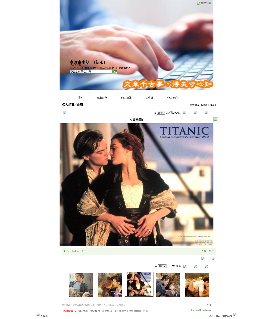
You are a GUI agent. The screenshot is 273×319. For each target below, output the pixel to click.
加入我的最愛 (107, 68)
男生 (211, 250)
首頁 (80, 97)
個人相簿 (126, 97)
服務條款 (107, 311)
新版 (100, 62)
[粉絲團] (38, 314)
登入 (211, 316)
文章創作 (102, 97)
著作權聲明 (120, 311)
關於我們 (83, 311)
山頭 (80, 104)
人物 (203, 250)
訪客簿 (149, 97)
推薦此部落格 (89, 68)
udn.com (207, 310)
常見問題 (95, 311)
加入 (217, 316)
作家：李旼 (76, 65)
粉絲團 (44, 316)
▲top (208, 304)
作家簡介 (172, 97)
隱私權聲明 (135, 311)
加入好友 (74, 68)
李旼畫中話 (80, 62)
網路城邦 (206, 2)
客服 (145, 311)
